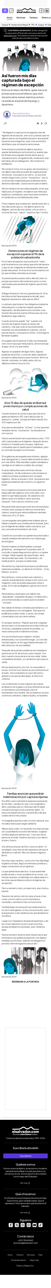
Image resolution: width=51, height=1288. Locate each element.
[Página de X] (16, 1226)
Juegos (41, 25)
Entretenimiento (18, 1260)
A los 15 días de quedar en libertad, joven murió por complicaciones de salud (25, 406)
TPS (32, 25)
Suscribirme (25, 1155)
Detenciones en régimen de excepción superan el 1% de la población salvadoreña (25, 254)
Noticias (21, 17)
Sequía (5, 25)
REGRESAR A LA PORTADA (25, 981)
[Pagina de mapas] (41, 10)
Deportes (34, 1260)
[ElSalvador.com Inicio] (26, 10)
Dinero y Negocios (25, 1265)
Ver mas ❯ (25, 1183)
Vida (40, 1255)
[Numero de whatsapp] (28, 1226)
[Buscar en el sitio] (11, 10)
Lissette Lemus (23, 113)
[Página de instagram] (22, 1226)
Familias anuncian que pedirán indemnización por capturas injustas (25, 795)
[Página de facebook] (10, 1226)
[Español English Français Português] (47, 10)
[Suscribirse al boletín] (5, 10)
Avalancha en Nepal (19, 25)
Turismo (33, 17)
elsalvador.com (10, 35)
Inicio (10, 17)
